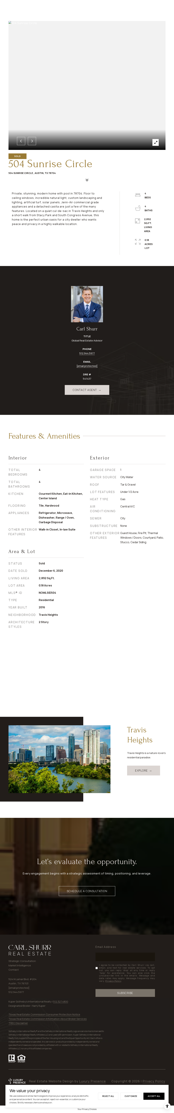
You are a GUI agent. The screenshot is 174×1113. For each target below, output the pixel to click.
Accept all (154, 1096)
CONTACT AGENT (85, 390)
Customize (131, 1096)
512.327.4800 (60, 1001)
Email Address (105, 947)
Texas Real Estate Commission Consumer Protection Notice (44, 1014)
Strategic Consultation (22, 961)
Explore (141, 770)
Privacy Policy (113, 981)
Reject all (108, 1096)
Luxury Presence (92, 1081)
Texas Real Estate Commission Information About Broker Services (47, 1019)
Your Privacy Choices (87, 1109)
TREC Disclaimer (18, 1023)
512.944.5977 (87, 353)
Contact (13, 969)
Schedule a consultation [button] (87, 891)
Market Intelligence (19, 965)
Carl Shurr (87, 329)
